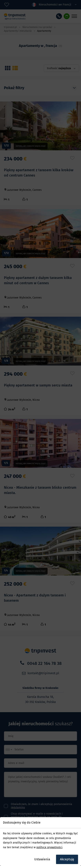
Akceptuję (67, 859)
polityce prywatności (49, 847)
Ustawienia (42, 859)
